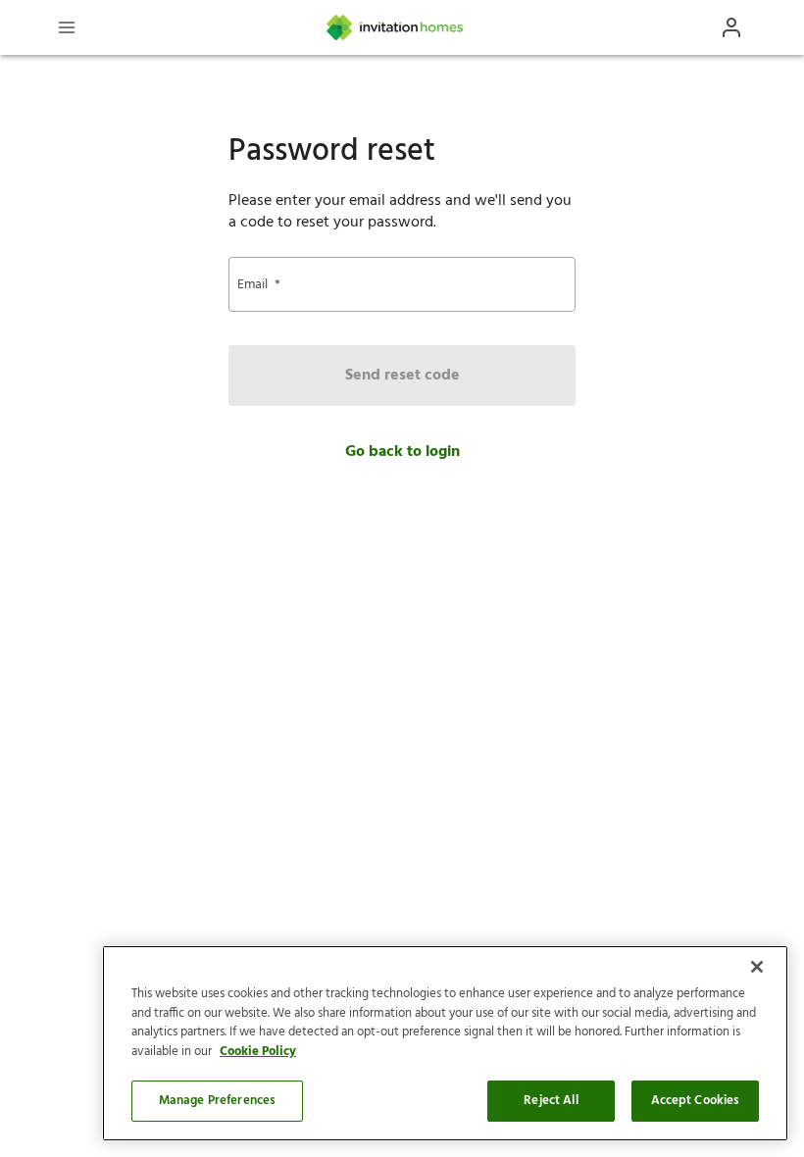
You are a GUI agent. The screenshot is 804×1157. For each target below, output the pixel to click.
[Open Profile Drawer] (731, 27)
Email (258, 285)
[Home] (396, 27)
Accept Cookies (695, 1100)
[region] (445, 1043)
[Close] (757, 966)
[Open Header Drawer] (66, 27)
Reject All (551, 1100)
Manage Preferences (217, 1100)
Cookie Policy (258, 1051)
